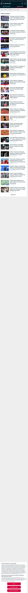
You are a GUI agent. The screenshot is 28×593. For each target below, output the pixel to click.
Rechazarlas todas (14, 587)
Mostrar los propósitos (14, 590)
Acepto (14, 583)
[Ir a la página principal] (7, 3)
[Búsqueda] (22, 3)
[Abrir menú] (25, 3)
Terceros (21, 573)
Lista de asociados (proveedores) (7, 581)
